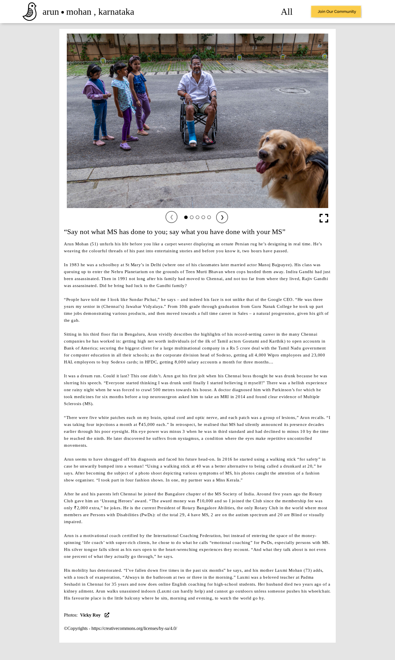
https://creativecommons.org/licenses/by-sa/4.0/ (134, 628)
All (287, 11)
